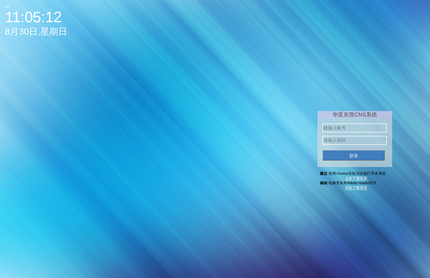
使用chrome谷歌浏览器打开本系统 (357, 173)
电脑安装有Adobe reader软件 (352, 183)
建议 (324, 173)
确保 (324, 183)
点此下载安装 (356, 178)
